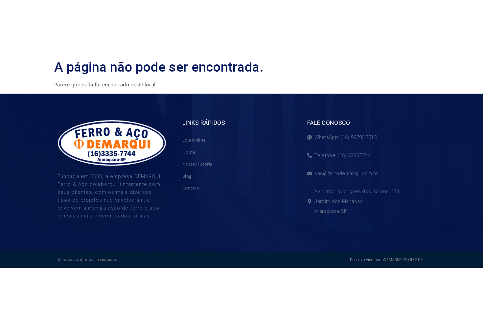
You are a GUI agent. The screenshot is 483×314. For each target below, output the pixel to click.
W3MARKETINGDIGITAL (404, 259)
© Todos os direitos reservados (87, 259)
